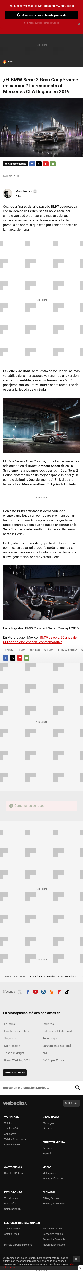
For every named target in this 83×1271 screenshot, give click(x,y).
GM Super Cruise (53, 1060)
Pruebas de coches (16, 1031)
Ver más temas (15, 1072)
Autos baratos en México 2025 (47, 976)
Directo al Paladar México (18, 1244)
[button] (25, 191)
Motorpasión (49, 1173)
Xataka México (12, 1228)
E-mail (53, 163)
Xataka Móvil (11, 1128)
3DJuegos (48, 1123)
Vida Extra (48, 1128)
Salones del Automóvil (57, 1031)
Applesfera (10, 1133)
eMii (45, 1053)
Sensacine (48, 1148)
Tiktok (67, 991)
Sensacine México (53, 1234)
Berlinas (34, 650)
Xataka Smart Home (15, 1139)
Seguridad (10, 1038)
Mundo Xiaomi (12, 1144)
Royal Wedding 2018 (17, 1060)
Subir (68, 1103)
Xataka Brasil (11, 1234)
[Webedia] (15, 1105)
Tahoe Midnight (14, 1053)
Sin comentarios (17, 163)
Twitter (39, 163)
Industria (48, 1024)
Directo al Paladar (14, 1173)
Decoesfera (10, 1203)
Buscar (77, 1087)
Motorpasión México (54, 1244)
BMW (22, 650)
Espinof (47, 1153)
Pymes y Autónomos (54, 1203)
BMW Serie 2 (68, 650)
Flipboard (46, 163)
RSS (51, 991)
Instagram (43, 991)
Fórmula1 (10, 1024)
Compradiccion (12, 1208)
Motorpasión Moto (53, 1178)
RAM (10, 61)
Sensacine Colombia (54, 1239)
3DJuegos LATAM (52, 1228)
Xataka (8, 1123)
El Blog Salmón (51, 1198)
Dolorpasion (12, 1045)
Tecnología (50, 1038)
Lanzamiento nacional (57, 1045)
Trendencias (11, 1198)
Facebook (32, 163)
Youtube (35, 991)
